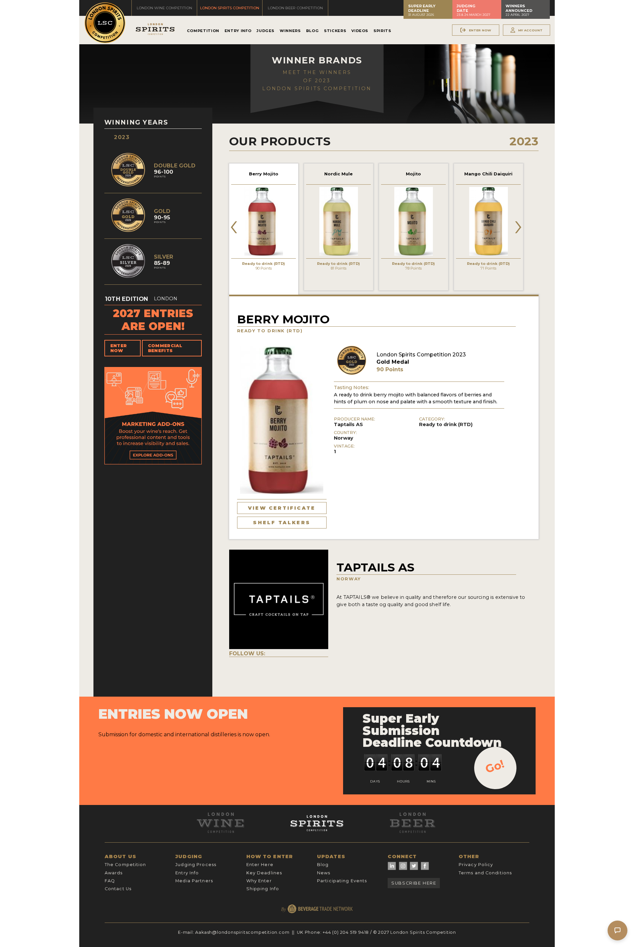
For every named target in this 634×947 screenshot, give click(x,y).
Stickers (335, 30)
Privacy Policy (476, 864)
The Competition (125, 864)
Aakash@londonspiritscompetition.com (242, 932)
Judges (265, 30)
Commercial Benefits (165, 348)
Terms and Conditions (485, 872)
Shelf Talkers (281, 523)
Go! (494, 766)
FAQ (110, 880)
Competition (203, 30)
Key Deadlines (264, 872)
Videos (359, 30)
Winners (290, 30)
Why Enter (259, 880)
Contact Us (118, 888)
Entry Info (238, 30)
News (323, 872)
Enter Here (259, 864)
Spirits (382, 30)
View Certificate (281, 508)
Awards (114, 872)
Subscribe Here (413, 883)
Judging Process (195, 864)
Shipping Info (262, 888)
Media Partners (194, 880)
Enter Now (118, 348)
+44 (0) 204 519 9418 (346, 932)
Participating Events (342, 880)
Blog (312, 30)
